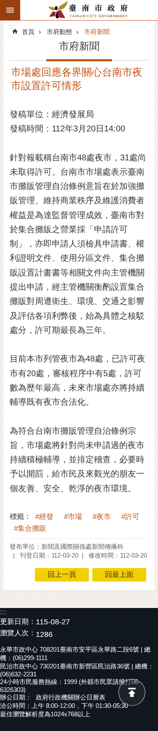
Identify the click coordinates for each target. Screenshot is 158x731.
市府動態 (59, 31)
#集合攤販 (30, 528)
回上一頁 (62, 575)
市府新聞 (97, 31)
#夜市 (102, 517)
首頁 (28, 31)
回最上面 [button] (119, 575)
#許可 (130, 517)
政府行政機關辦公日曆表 (70, 697)
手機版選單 (10, 10)
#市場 (73, 517)
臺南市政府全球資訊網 (89, 10)
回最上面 (131, 692)
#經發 (44, 517)
